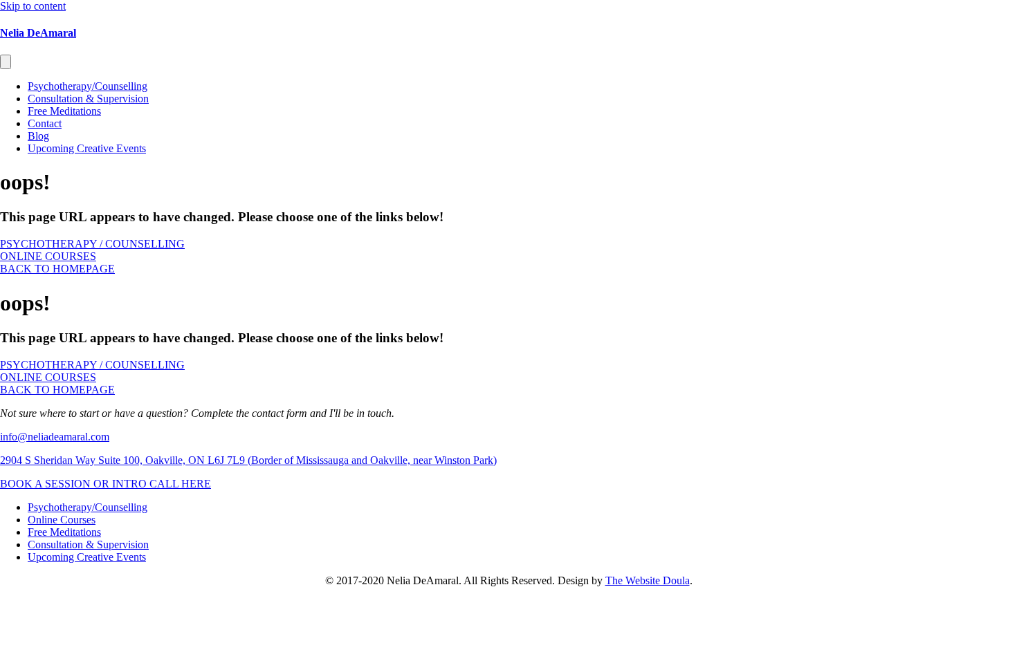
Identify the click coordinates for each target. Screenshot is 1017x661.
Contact (45, 123)
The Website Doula (647, 580)
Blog (38, 136)
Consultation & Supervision (88, 98)
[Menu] (5, 62)
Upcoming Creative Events (87, 148)
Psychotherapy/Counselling (87, 86)
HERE (196, 484)
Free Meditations (64, 111)
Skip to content (33, 6)
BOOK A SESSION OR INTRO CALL (90, 484)
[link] (87, 507)
